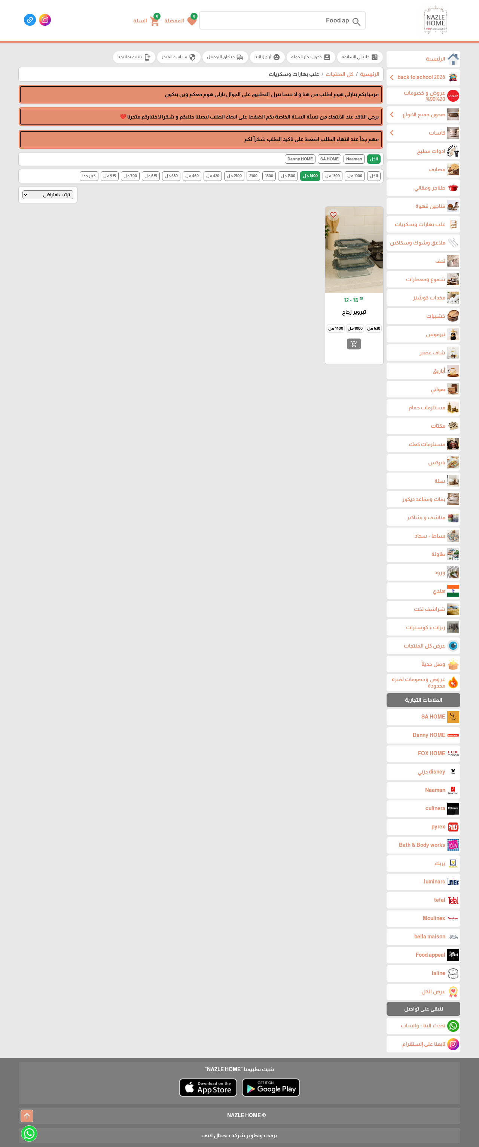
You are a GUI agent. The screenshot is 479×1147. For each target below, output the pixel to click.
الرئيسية (369, 74)
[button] (180, 20)
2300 (253, 175)
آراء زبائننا (267, 57)
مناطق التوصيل (225, 57)
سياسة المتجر (179, 57)
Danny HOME (300, 159)
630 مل (171, 175)
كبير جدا (89, 175)
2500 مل (234, 175)
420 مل (212, 175)
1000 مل (354, 175)
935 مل (109, 175)
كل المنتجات (340, 74)
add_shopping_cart (354, 344)
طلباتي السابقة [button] (360, 57)
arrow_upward (26, 1115)
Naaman (354, 159)
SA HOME (329, 159)
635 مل (150, 175)
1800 (269, 175)
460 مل (192, 175)
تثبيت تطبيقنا (134, 57)
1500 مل (288, 175)
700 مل (130, 175)
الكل (374, 159)
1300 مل (332, 175)
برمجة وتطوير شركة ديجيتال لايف (239, 1135)
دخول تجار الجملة (311, 57)
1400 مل (310, 175)
